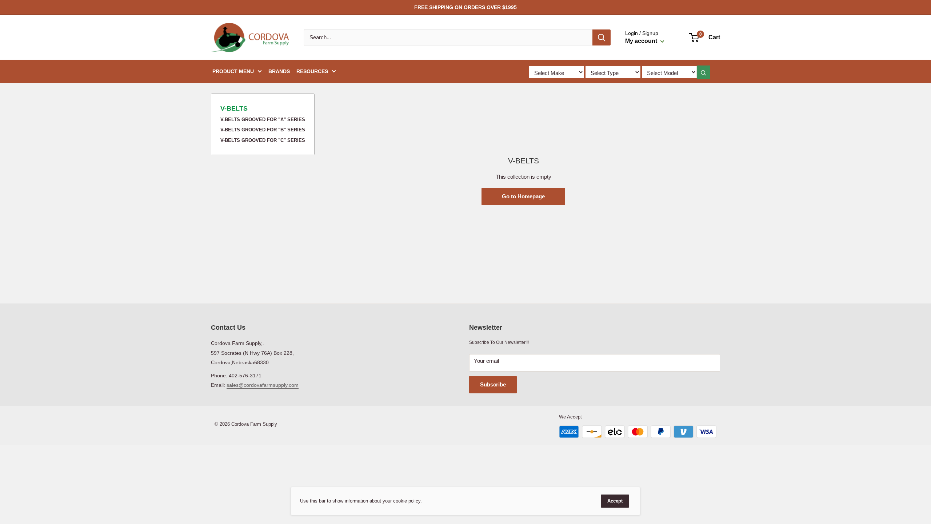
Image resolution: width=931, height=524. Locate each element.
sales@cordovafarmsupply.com (263, 385)
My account (642, 41)
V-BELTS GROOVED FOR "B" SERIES (262, 129)
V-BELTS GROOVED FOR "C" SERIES (262, 140)
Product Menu (233, 71)
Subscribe (493, 384)
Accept (615, 501)
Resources (312, 71)
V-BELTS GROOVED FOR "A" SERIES (262, 119)
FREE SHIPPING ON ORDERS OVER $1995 (465, 7)
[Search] (601, 37)
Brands (279, 71)
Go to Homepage (523, 196)
